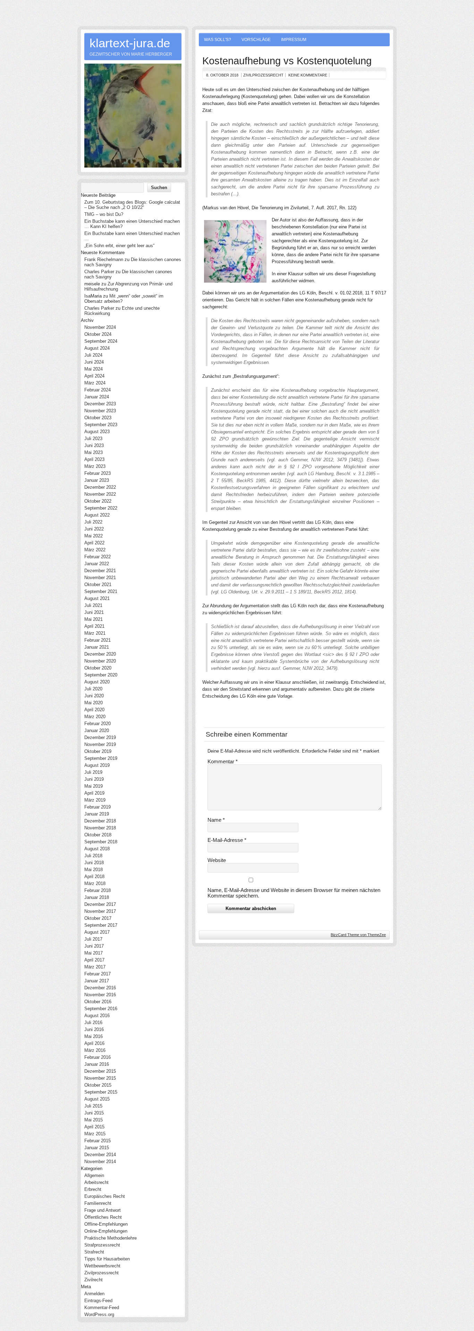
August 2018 (97, 848)
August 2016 (97, 1015)
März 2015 (94, 1133)
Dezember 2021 (100, 570)
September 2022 (100, 508)
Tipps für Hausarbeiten (107, 1258)
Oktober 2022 (97, 501)
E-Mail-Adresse (227, 840)
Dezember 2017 (100, 904)
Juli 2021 (93, 605)
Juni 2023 (94, 445)
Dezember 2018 (100, 820)
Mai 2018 (93, 869)
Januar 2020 (96, 730)
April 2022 (94, 542)
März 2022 (94, 549)
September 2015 (100, 1092)
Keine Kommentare (307, 75)
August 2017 (97, 932)
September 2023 (100, 424)
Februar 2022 (97, 556)
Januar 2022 (96, 563)
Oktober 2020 (97, 668)
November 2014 (100, 1161)
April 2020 (94, 709)
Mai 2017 (93, 953)
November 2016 (100, 994)
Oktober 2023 (97, 417)
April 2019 (94, 793)
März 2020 (94, 716)
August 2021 (97, 598)
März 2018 (94, 883)
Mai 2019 (93, 786)
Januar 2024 (96, 396)
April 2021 (94, 626)
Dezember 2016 (100, 987)
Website (217, 860)
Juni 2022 (94, 528)
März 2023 (94, 466)
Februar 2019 (97, 807)
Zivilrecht (93, 1279)
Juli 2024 (93, 355)
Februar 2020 (97, 723)
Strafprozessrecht (102, 1245)
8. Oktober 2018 (222, 75)
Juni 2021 (94, 612)
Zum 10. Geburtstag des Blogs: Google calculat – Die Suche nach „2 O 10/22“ (132, 205)
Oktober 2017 (97, 918)
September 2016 (100, 1008)
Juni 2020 (94, 695)
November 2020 (100, 661)
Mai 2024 (93, 369)
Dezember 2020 (100, 654)
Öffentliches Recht (103, 1217)
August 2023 (97, 431)
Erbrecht (92, 1189)
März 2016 (94, 1050)
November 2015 (100, 1078)
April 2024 (94, 376)
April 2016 (94, 1043)
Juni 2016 (94, 1029)
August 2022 (97, 515)
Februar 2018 (97, 890)
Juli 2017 (93, 939)
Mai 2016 (93, 1036)
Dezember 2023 (100, 403)
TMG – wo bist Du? (103, 214)
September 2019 (100, 758)
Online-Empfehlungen (105, 1231)
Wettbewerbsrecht (102, 1265)
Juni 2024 (94, 362)
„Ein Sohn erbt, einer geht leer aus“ (119, 245)
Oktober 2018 (97, 834)
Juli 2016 (93, 1022)
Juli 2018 (93, 855)
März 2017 (94, 966)
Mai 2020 (93, 702)
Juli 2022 (93, 522)
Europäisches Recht (104, 1196)
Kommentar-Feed (101, 1307)
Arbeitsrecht (96, 1182)
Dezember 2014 (100, 1154)
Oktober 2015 (97, 1085)
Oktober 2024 (97, 334)
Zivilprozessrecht (263, 75)
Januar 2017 (96, 980)
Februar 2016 (97, 1057)
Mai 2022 (93, 535)
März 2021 (94, 633)
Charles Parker (99, 271)
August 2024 (97, 348)
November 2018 (100, 827)
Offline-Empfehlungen (106, 1224)
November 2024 (100, 327)
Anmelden (94, 1293)
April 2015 (94, 1126)
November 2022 (100, 494)
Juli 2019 (93, 772)
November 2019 (100, 744)
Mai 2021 (93, 619)
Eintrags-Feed (98, 1300)
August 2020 (97, 681)
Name (216, 820)
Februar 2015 (97, 1140)
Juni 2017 (94, 946)
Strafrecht (94, 1252)
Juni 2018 (94, 862)
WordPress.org (99, 1314)
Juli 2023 (93, 438)
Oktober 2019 (97, 751)
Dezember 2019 (100, 737)
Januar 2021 (96, 647)
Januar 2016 (96, 1064)
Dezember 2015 (100, 1071)
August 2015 (97, 1099)
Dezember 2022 (100, 487)
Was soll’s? (217, 39)
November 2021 (100, 577)
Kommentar (223, 761)
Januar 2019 (96, 814)
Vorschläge (256, 39)
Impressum (293, 39)
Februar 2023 (97, 473)
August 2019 (97, 765)
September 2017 (100, 925)
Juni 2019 (94, 779)
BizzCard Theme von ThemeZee (358, 935)
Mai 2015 (93, 1119)
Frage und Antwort (102, 1210)
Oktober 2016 (97, 1001)
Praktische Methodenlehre (110, 1238)
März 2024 (94, 382)
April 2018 (94, 876)
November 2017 (100, 911)
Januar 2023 (96, 480)
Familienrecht (97, 1203)
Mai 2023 (93, 452)
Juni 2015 (94, 1112)
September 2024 (100, 341)
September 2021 (100, 591)
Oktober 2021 (97, 584)
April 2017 (94, 960)
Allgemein (94, 1175)
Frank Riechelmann (103, 259)
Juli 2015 (93, 1106)
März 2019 (94, 800)
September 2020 (100, 674)
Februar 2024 (97, 389)
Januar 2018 (96, 897)
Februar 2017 (97, 973)
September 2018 (100, 841)
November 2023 (100, 410)
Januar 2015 (96, 1147)
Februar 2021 (97, 640)
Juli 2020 (93, 688)
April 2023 (94, 459)
